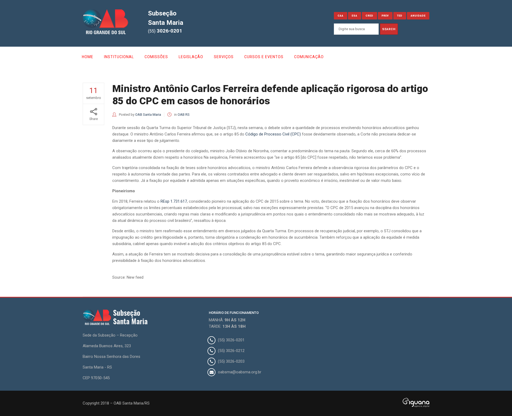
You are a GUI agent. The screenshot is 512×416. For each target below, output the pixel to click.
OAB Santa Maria (148, 115)
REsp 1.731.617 (174, 201)
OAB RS (184, 115)
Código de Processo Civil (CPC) (273, 134)
